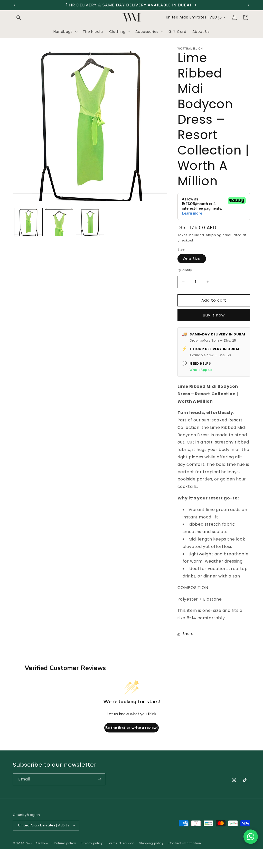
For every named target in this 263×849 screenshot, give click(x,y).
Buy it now (214, 315)
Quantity (184, 270)
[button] (18, 17)
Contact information (184, 843)
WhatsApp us (201, 370)
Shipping (214, 235)
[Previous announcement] (14, 5)
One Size (192, 258)
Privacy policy (92, 843)
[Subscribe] (99, 779)
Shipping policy (151, 843)
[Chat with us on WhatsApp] (250, 836)
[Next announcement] (248, 5)
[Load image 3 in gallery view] (90, 222)
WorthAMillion (37, 843)
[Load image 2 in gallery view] (59, 222)
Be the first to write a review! (131, 727)
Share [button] (188, 633)
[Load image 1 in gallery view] (28, 222)
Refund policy (65, 843)
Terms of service (120, 843)
